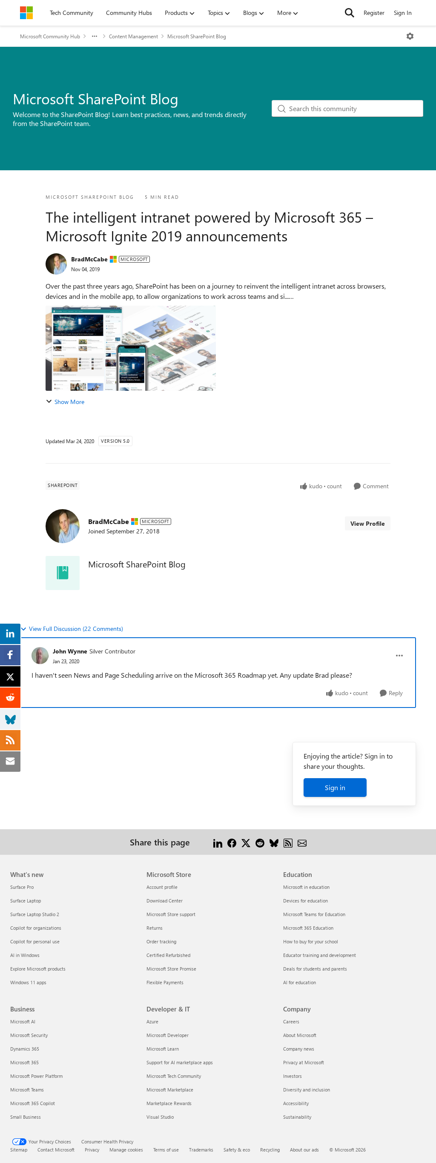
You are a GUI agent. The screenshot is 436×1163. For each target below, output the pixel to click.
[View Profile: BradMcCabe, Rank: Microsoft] (56, 264)
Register (374, 13)
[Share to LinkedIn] (217, 841)
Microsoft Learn (162, 1049)
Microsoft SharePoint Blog (196, 36)
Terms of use (166, 1149)
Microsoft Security (29, 1035)
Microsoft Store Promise (171, 968)
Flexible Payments (165, 982)
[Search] (349, 13)
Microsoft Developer (167, 1035)
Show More (69, 402)
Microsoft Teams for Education (314, 914)
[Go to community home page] (26, 12)
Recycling (270, 1149)
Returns (154, 928)
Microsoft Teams (27, 1089)
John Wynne (70, 651)
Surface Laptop (25, 900)
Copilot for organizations (35, 928)
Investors (292, 1076)
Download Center (164, 900)
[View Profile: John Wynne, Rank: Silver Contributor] (40, 655)
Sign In (403, 13)
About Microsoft (299, 1035)
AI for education (299, 982)
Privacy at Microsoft (303, 1062)
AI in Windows (25, 955)
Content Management (133, 36)
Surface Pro (22, 887)
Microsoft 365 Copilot (32, 1103)
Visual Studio (160, 1117)
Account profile (162, 887)
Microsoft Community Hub (50, 36)
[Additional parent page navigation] (94, 36)
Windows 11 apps (28, 982)
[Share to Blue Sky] (274, 841)
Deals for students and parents (315, 968)
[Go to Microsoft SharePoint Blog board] (63, 573)
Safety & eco (237, 1149)
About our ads (304, 1149)
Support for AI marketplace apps (179, 1062)
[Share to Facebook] (231, 841)
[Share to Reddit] (259, 841)
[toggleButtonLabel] (410, 36)
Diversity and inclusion (306, 1089)
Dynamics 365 (24, 1049)
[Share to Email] (302, 841)
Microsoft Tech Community (173, 1076)
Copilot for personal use (35, 941)
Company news (298, 1049)
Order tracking (161, 941)
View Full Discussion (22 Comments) (76, 628)
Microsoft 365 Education (308, 928)
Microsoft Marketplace (169, 1089)
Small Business (25, 1117)
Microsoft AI (22, 1021)
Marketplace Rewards (169, 1103)
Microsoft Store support (170, 914)
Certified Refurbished (168, 955)
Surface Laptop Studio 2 (34, 914)
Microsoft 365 (24, 1062)
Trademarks (201, 1149)
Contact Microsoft (56, 1149)
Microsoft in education (306, 887)
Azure (152, 1021)
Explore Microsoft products (38, 968)
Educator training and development (319, 955)
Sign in (335, 787)
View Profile (367, 523)
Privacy (92, 1149)
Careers (291, 1021)
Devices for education (305, 900)
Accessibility (296, 1103)
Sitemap (18, 1149)
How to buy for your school (310, 941)
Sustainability (297, 1117)
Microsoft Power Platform (36, 1076)
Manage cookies (126, 1149)
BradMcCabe (89, 259)
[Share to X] (245, 841)
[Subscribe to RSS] (288, 841)
